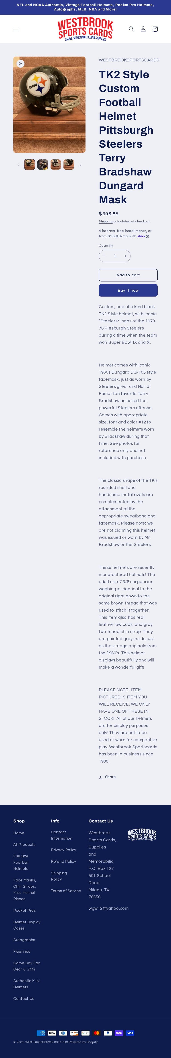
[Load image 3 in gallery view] (56, 164)
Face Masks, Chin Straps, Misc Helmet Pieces (24, 889)
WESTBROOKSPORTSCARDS (46, 1042)
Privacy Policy (63, 850)
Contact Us (23, 999)
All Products (24, 845)
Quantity (106, 245)
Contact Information (62, 835)
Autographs (24, 940)
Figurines (21, 952)
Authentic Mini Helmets (26, 984)
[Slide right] (81, 164)
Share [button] (110, 777)
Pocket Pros (24, 911)
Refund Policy (63, 862)
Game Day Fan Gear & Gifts (27, 966)
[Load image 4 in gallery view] (68, 164)
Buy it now (128, 290)
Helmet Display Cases (27, 925)
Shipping (106, 221)
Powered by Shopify (83, 1042)
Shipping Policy (59, 876)
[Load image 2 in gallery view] (42, 164)
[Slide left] (18, 164)
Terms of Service (66, 891)
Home (18, 833)
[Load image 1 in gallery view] (29, 164)
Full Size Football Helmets (20, 862)
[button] (16, 29)
